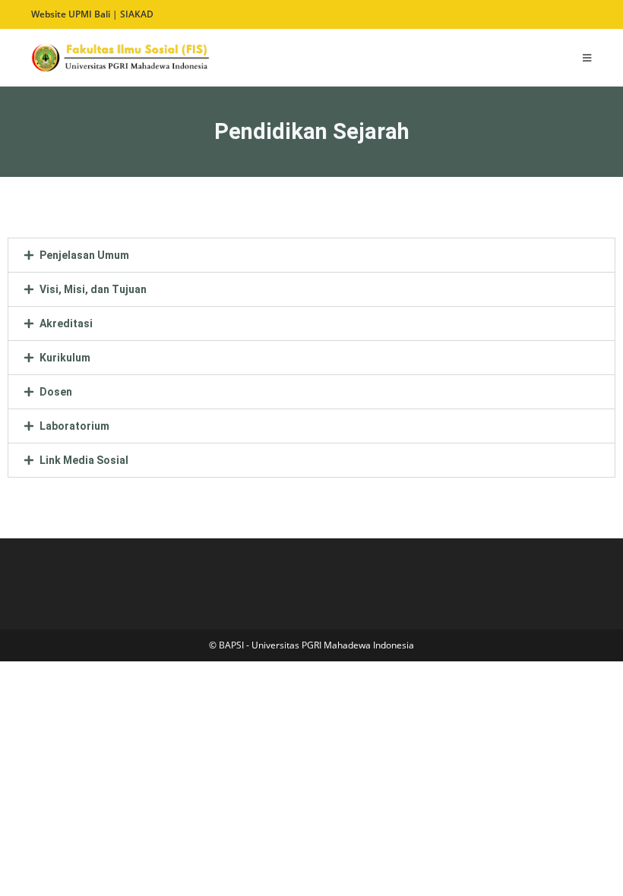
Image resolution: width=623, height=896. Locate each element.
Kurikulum (65, 358)
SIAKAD (136, 14)
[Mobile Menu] (587, 58)
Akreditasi (66, 323)
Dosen (56, 392)
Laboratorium (74, 426)
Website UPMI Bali (70, 14)
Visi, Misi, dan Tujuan (93, 289)
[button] (311, 255)
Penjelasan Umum (84, 255)
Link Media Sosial (84, 460)
